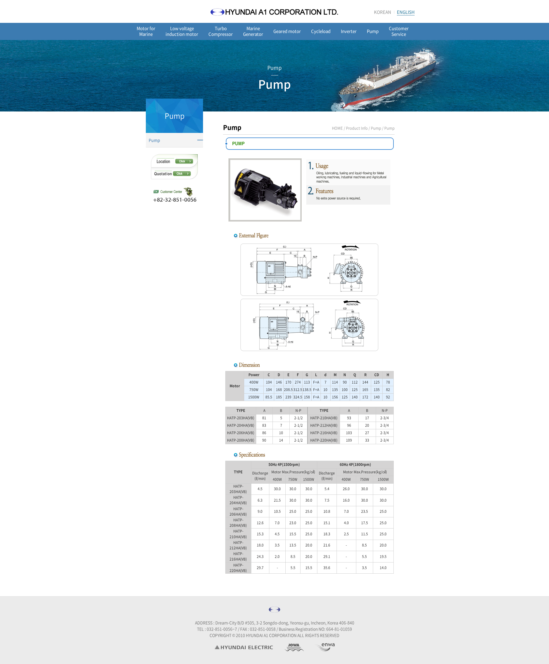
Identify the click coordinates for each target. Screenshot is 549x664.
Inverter (349, 31)
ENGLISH (406, 12)
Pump (373, 31)
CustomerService (399, 31)
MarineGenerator (253, 31)
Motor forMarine (146, 31)
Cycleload (321, 31)
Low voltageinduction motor (182, 31)
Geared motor (287, 31)
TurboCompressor (220, 31)
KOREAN (382, 12)
